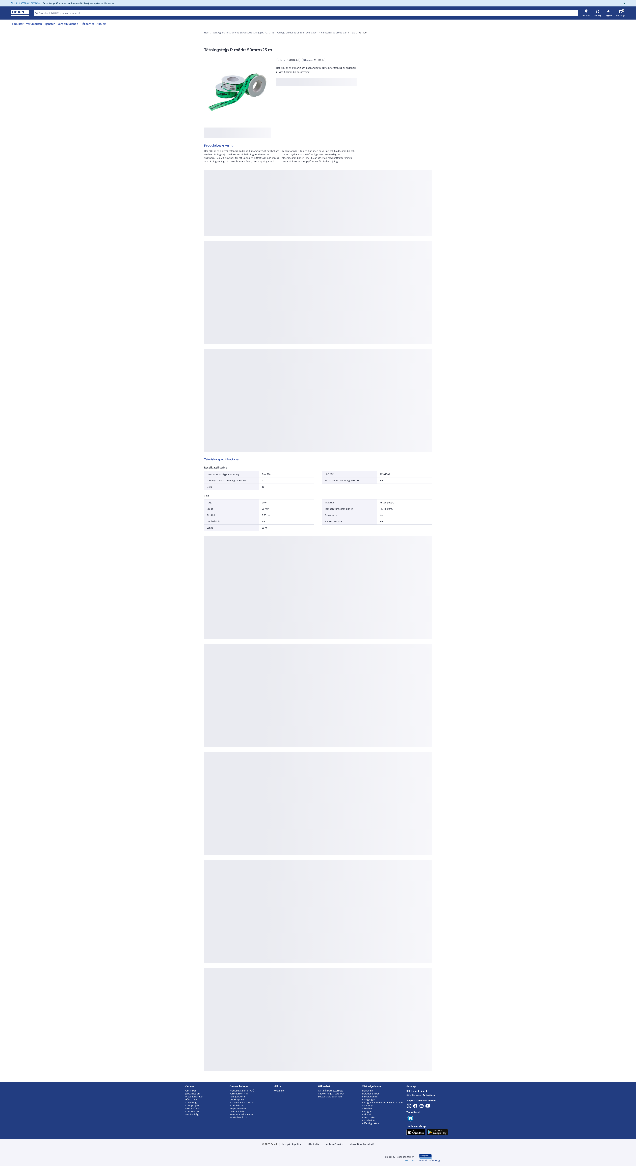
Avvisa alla (330, 226)
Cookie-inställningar (284, 212)
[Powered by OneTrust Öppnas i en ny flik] (358, 236)
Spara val (281, 226)
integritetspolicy (322, 171)
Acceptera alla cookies (355, 226)
